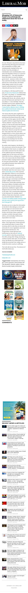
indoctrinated (18, 262)
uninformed (18, 266)
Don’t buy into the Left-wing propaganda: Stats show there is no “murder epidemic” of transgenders (15, 467)
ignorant (11, 262)
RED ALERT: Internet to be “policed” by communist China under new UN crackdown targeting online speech (15, 504)
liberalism (7, 264)
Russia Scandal (6, 266)
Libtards (13, 264)
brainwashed (14, 261)
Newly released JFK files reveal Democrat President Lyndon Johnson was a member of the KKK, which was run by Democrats (16, 561)
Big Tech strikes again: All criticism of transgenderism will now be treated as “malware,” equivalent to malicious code (16, 428)
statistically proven (10, 171)
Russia (22, 264)
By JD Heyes (15, 440)
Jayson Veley (11, 22)
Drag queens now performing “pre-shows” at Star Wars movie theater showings (15, 511)
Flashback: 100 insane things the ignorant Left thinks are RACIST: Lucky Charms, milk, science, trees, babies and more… (16, 544)
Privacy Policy (14, 587)
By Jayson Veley (16, 539)
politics (18, 264)
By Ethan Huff (15, 431)
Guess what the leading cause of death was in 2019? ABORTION (16, 452)
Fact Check (21, 261)
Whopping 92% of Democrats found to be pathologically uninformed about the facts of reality (16, 536)
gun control (5, 262)
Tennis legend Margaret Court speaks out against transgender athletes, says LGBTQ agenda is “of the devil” (16, 497)
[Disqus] (14, 343)
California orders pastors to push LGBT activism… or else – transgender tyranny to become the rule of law (16, 481)
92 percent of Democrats (12, 93)
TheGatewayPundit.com (8, 255)
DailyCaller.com (6, 258)
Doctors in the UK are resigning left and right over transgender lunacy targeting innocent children (15, 474)
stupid (12, 266)
